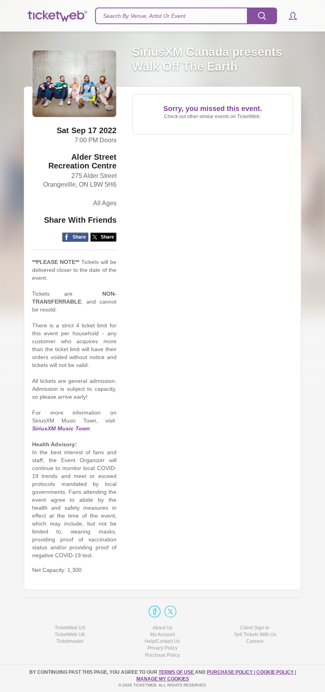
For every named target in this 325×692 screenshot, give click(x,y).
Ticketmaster (70, 641)
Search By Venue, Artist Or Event (144, 16)
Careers (255, 641)
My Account (162, 634)
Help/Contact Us (162, 641)
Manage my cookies (162, 679)
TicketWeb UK (70, 634)
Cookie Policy (275, 672)
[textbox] (186, 16)
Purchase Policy (162, 655)
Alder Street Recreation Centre (82, 161)
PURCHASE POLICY (230, 672)
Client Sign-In (255, 628)
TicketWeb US (70, 628)
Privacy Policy (162, 648)
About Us (162, 628)
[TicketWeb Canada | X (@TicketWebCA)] (170, 611)
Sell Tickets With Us (255, 634)
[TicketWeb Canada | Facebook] (155, 611)
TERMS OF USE (177, 672)
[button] (289, 16)
